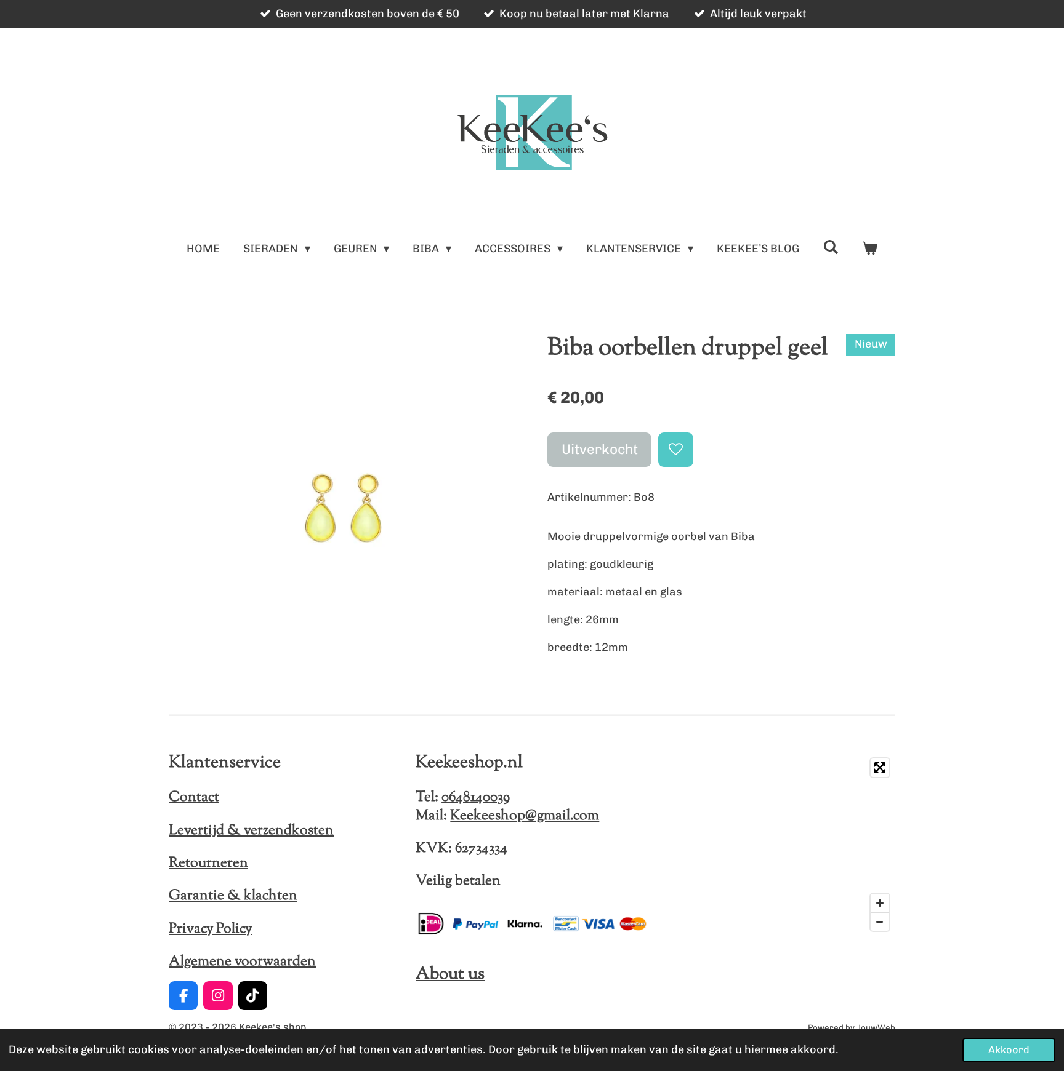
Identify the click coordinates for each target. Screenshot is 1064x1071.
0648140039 (475, 797)
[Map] (779, 844)
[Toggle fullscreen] (880, 767)
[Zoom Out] (880, 921)
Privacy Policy (210, 928)
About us (450, 974)
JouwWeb (875, 1027)
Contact (194, 797)
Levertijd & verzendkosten (251, 830)
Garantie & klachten (233, 895)
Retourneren (208, 863)
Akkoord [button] (1009, 1050)
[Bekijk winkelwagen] (869, 248)
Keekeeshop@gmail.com (524, 815)
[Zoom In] (880, 903)
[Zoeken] (830, 247)
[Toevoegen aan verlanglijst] (675, 449)
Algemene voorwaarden (242, 961)
